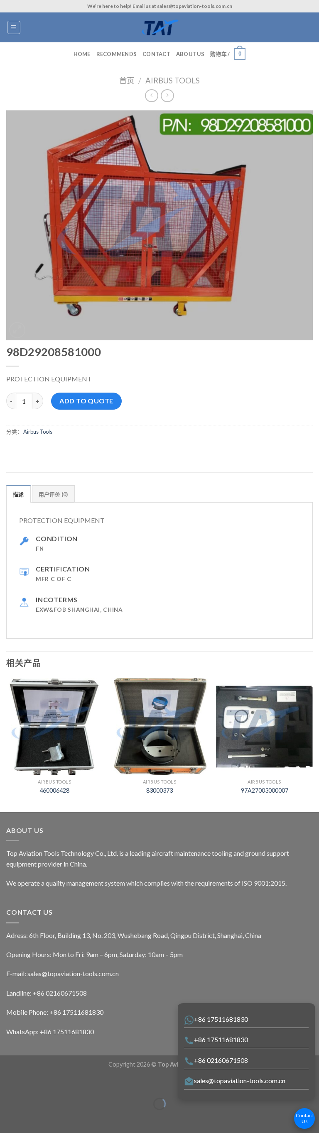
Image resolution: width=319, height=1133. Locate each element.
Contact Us (304, 1118)
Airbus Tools (172, 80)
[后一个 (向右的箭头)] (32, 1118)
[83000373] (159, 726)
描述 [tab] (18, 494)
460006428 (54, 790)
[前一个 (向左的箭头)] (8, 1118)
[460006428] (54, 726)
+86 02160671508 (221, 1060)
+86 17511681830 (221, 1019)
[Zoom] (17, 330)
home (82, 54)
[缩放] (32, 1083)
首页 (126, 80)
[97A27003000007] (264, 726)
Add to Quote (86, 401)
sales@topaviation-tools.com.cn (239, 1080)
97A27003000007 (264, 790)
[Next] (312, 744)
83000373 (159, 790)
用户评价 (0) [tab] (53, 494)
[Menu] (14, 27)
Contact (156, 54)
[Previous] (6, 744)
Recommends (116, 54)
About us (190, 54)
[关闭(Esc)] (8, 1083)
